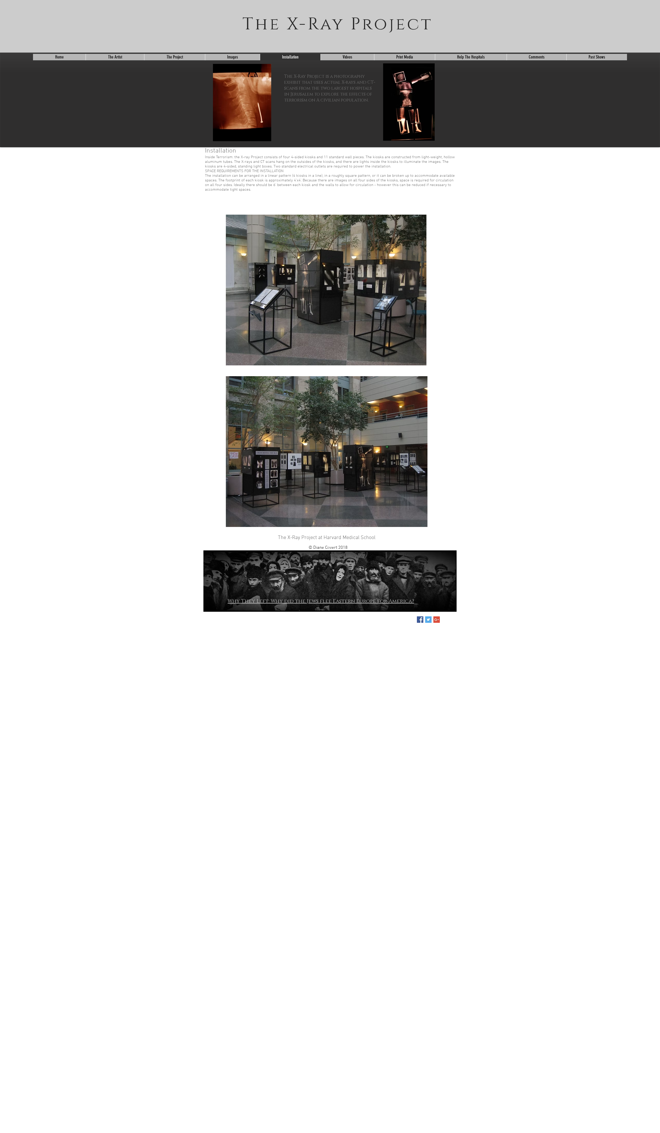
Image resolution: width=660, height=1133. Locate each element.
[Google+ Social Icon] (436, 619)
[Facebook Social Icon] (420, 619)
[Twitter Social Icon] (428, 619)
